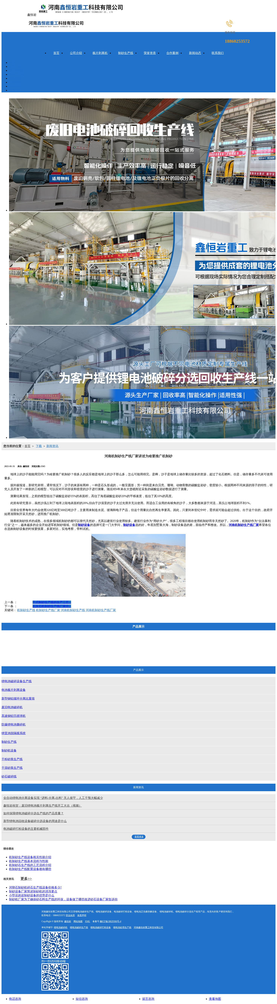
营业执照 (70, 915)
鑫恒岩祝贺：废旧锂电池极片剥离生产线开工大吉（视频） (42, 805)
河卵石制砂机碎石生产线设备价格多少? (35, 887)
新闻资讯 (52, 446)
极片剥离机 (100, 53)
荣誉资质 (150, 53)
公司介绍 (76, 53)
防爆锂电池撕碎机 (212, 644)
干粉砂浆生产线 (138, 654)
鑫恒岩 (67, 921)
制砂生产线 (125, 53)
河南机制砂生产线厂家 (101, 610)
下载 (39, 446)
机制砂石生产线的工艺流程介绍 (30, 865)
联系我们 (218, 53)
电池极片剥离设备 (74, 644)
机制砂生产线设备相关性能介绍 (30, 857)
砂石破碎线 (197, 654)
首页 (56, 53)
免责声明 (81, 915)
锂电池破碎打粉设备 (100, 927)
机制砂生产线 (26, 610)
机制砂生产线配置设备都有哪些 (30, 869)
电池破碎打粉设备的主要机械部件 (26, 828)
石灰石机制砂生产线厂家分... (52, 606)
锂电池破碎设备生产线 (39, 644)
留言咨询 (148, 998)
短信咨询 (82, 998)
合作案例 (172, 53)
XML (87, 921)
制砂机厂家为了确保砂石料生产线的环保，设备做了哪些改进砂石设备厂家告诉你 (63, 899)
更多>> (26, 879)
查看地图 (215, 998)
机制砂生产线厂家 (48, 610)
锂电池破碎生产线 (79, 927)
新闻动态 (195, 53)
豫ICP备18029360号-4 (110, 921)
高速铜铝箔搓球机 (178, 644)
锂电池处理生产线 (122, 927)
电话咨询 (15, 998)
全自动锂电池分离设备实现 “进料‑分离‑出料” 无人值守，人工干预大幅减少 (53, 797)
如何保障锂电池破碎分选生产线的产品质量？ (33, 813)
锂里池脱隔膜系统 (247, 644)
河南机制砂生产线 (73, 610)
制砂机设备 (110, 654)
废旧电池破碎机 (145, 644)
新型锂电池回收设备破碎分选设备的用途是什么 (35, 821)
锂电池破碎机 (60, 927)
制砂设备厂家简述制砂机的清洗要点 (33, 891)
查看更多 (139, 836)
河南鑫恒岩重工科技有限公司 (148, 927)
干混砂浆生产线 (169, 654)
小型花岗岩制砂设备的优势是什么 (31, 895)
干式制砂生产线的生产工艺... (52, 602)
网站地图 (78, 921)
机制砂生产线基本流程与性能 (28, 861)
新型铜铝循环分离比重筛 (112, 644)
